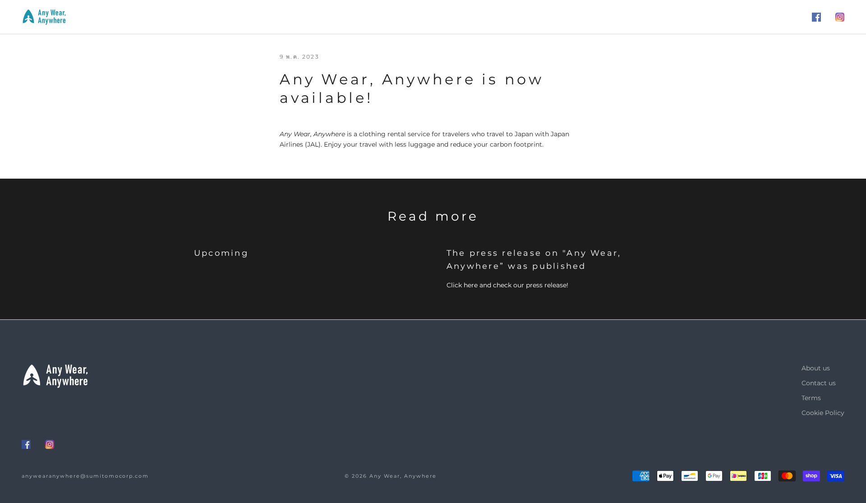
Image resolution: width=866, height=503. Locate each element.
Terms (811, 398)
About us (816, 368)
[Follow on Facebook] (816, 17)
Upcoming (221, 253)
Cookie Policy (823, 413)
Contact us (819, 383)
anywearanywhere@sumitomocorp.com (85, 476)
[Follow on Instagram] (839, 17)
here (471, 285)
